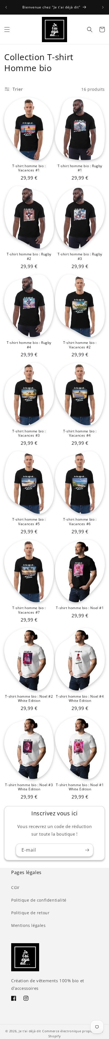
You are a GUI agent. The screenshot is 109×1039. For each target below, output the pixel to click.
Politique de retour (30, 912)
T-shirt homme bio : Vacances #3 (29, 433)
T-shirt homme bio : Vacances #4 (79, 433)
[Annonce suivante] (103, 7)
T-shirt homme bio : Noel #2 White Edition (29, 698)
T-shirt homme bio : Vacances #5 (29, 521)
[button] (7, 29)
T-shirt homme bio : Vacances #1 (29, 168)
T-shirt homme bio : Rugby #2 (29, 256)
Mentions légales (28, 925)
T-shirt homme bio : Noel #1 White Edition (80, 787)
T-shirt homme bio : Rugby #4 (29, 345)
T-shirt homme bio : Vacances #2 (79, 345)
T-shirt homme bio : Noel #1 (80, 608)
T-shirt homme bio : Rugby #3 (80, 256)
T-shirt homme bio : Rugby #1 (80, 168)
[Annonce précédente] (6, 7)
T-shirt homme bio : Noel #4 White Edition (80, 698)
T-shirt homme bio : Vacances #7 (29, 610)
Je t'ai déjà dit (30, 1031)
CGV (15, 887)
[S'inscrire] (87, 850)
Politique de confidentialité (39, 900)
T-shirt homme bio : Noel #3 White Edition (29, 787)
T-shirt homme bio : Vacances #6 (79, 521)
